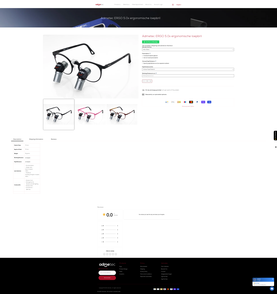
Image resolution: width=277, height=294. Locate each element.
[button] (110, 225)
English (179, 4)
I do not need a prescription (150, 57)
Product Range (123, 269)
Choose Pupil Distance (148, 61)
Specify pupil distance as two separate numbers (156, 63)
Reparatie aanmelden (146, 276)
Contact (163, 271)
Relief (120, 271)
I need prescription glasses (150, 55)
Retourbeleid (143, 266)
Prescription (145, 53)
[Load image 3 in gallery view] (121, 114)
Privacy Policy (143, 271)
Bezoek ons (164, 269)
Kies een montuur (147, 47)
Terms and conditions (146, 274)
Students (121, 274)
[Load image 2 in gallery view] (90, 114)
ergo (120, 266)
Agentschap (164, 276)
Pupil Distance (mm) (147, 67)
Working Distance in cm (148, 73)
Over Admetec (165, 266)
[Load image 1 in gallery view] (58, 114)
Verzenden (107, 277)
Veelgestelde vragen (166, 274)
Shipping (154, 45)
